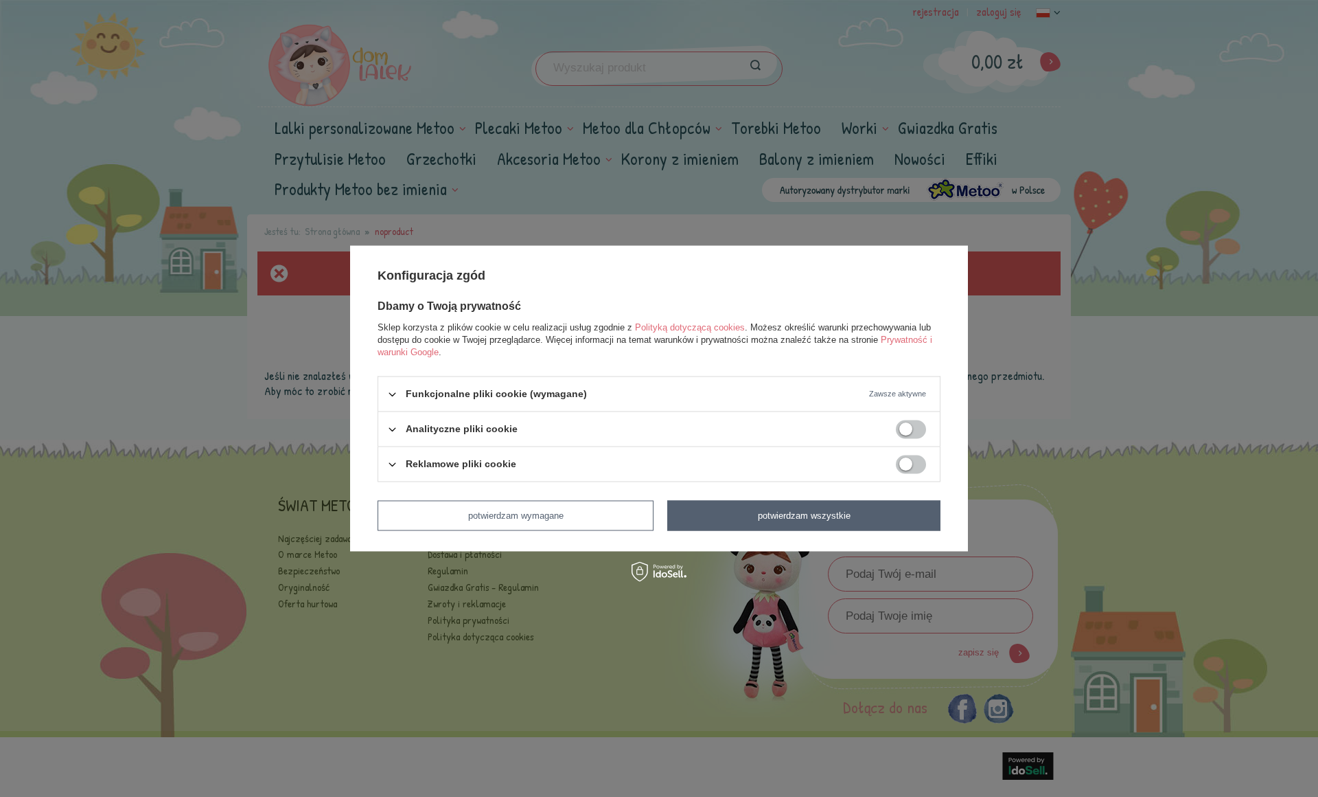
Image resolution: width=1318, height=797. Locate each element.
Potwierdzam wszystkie (804, 515)
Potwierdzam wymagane (516, 515)
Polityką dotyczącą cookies (690, 327)
